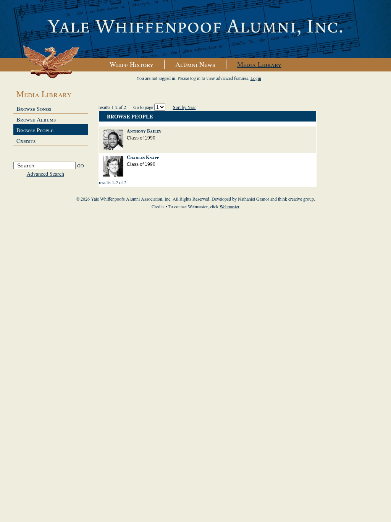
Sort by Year (184, 107)
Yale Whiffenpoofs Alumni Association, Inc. (195, 29)
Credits (26, 140)
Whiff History (131, 64)
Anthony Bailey (144, 131)
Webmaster (229, 206)
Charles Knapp (143, 157)
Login (255, 78)
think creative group (296, 199)
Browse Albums (36, 119)
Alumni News (195, 64)
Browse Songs (33, 108)
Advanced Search (45, 173)
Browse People (34, 130)
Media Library (259, 64)
